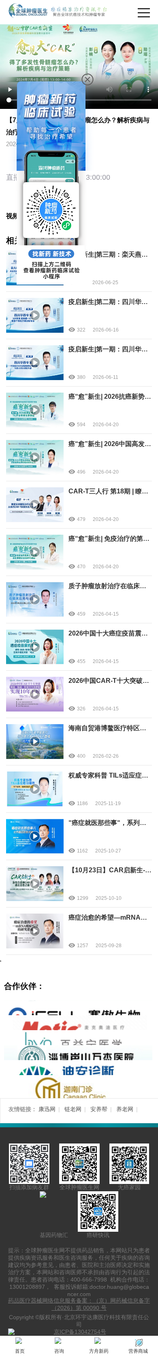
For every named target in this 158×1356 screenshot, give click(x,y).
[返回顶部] (149, 1144)
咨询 (59, 1351)
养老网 (124, 1109)
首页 (20, 1351)
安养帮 (98, 1109)
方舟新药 (99, 1351)
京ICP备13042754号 (80, 1331)
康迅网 (47, 1109)
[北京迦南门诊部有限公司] (78, 1090)
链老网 (72, 1109)
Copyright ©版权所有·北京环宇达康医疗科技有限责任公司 (79, 1321)
